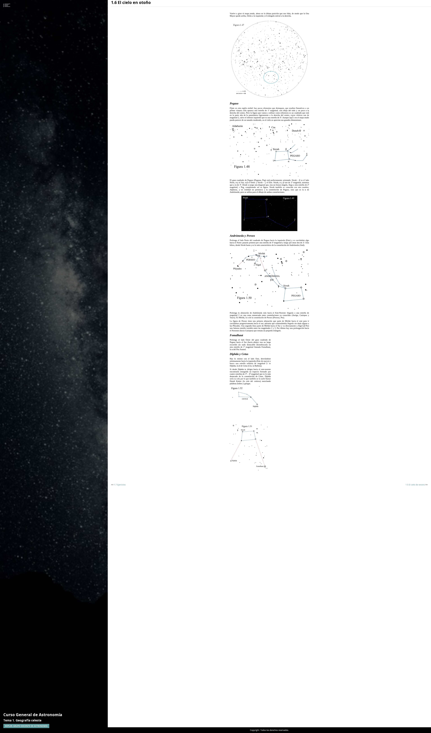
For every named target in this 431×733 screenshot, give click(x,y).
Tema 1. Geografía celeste (22, 720)
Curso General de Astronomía (32, 714)
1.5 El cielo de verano (415, 484)
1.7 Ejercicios (120, 484)
